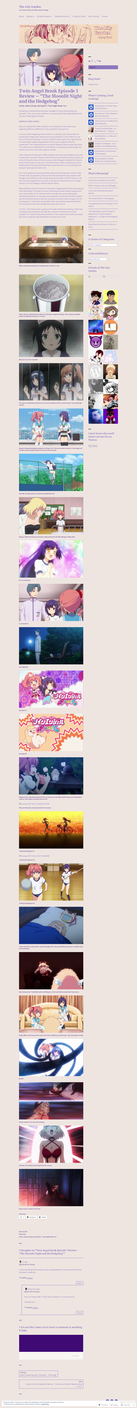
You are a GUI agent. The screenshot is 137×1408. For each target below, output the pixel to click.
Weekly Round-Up (62, 16)
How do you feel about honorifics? (102, 180)
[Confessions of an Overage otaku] (95, 401)
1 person (30, 1278)
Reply (79, 1283)
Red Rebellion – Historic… (105, 131)
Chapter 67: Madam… (103, 143)
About (21, 16)
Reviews (29, 16)
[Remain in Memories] (95, 416)
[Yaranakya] (110, 386)
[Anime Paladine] (95, 356)
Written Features (44, 16)
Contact (105, 16)
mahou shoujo (30, 106)
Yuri (64, 106)
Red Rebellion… (101, 136)
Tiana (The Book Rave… (104, 128)
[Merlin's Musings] (95, 342)
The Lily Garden (30, 7)
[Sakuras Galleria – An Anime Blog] (95, 312)
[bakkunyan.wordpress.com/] (110, 356)
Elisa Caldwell (100, 158)
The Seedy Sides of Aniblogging (101, 198)
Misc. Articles (93, 16)
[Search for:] (103, 67)
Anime (21, 106)
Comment (75, 1356)
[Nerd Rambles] (110, 327)
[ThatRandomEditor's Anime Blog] (110, 297)
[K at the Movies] (110, 282)
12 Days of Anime (79, 16)
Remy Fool (22, 1234)
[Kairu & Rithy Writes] (110, 371)
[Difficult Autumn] (95, 371)
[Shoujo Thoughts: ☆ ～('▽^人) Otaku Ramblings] (110, 312)
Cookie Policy (45, 1404)
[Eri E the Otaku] (110, 416)
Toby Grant (99, 121)
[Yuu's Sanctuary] (95, 297)
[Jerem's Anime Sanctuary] (95, 386)
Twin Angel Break (55, 106)
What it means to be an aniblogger (102, 185)
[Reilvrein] (110, 401)
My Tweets (92, 445)
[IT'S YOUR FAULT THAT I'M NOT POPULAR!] (95, 282)
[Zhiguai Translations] (110, 342)
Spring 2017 (42, 106)
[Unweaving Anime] (95, 327)
